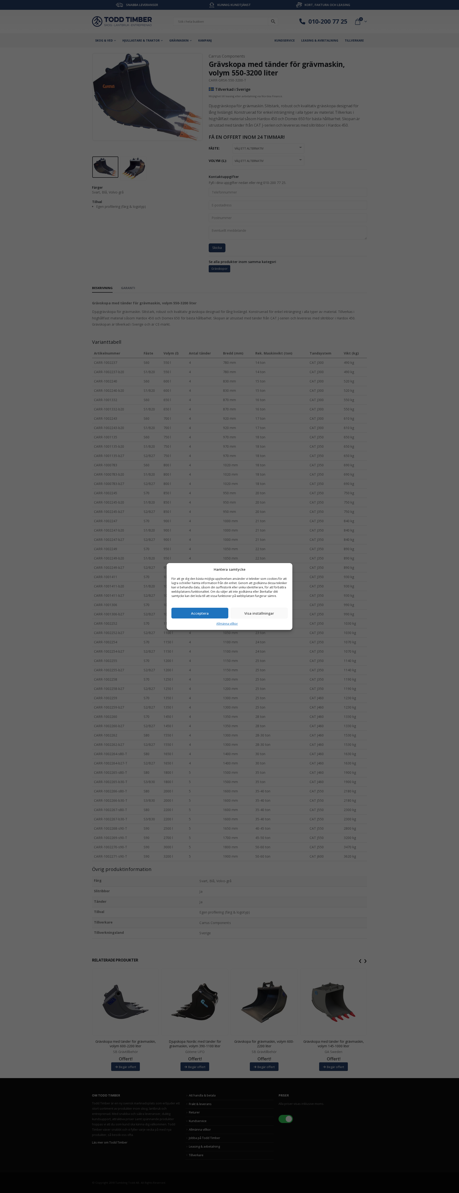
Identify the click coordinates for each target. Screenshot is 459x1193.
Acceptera (200, 613)
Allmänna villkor (227, 624)
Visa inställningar (259, 613)
